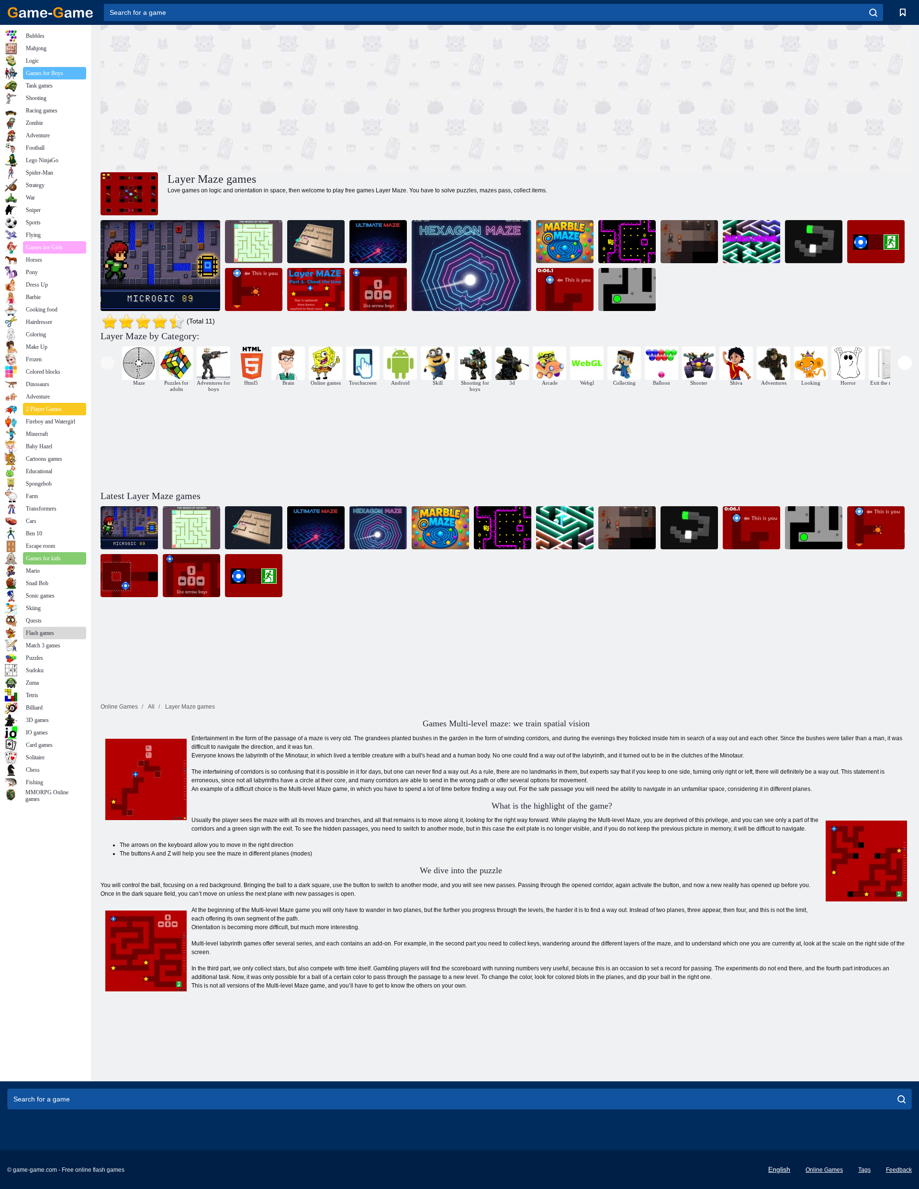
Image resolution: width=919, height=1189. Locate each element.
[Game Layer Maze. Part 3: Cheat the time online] (316, 289)
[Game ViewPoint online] (813, 241)
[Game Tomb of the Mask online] (627, 241)
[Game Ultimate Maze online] (378, 241)
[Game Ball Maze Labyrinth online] (751, 241)
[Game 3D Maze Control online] (316, 241)
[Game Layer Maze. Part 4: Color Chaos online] (253, 289)
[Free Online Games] (50, 12)
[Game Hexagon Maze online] (471, 265)
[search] (873, 12)
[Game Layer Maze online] (876, 241)
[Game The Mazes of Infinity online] (253, 241)
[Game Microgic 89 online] (160, 265)
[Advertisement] (303, 97)
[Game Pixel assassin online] (689, 241)
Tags (864, 1170)
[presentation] (107, 363)
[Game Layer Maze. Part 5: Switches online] (565, 289)
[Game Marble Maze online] (565, 241)
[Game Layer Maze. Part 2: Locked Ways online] (378, 289)
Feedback (899, 1170)
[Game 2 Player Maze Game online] (627, 289)
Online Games (824, 1170)
